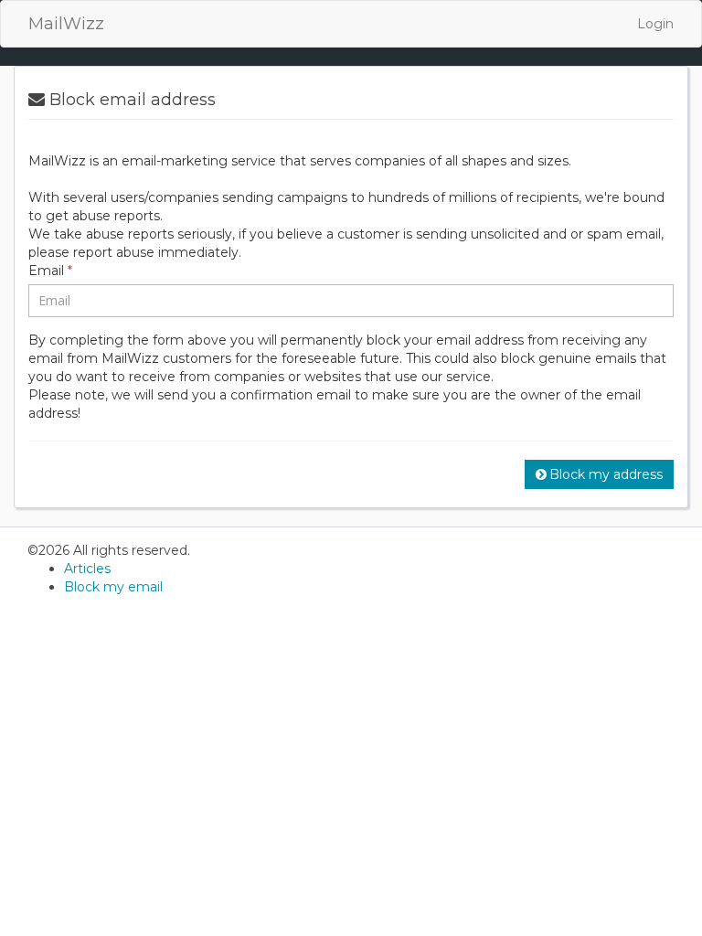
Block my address (606, 474)
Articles (87, 568)
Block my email (113, 587)
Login (655, 24)
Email (50, 270)
